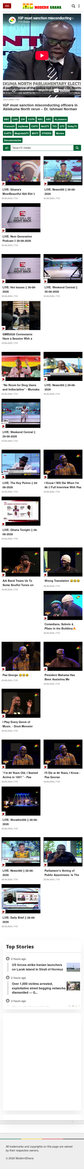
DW (23, 119)
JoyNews (23, 126)
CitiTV (34, 126)
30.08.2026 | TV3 (10, 198)
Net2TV (45, 126)
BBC (6, 119)
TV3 (54, 126)
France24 (9, 126)
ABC (48, 119)
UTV (62, 126)
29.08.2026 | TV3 (10, 343)
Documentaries (12, 140)
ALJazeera (61, 119)
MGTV (35, 133)
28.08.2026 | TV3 (52, 586)
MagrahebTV (22, 133)
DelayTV (72, 126)
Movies (60, 133)
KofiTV (8, 133)
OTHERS (46, 133)
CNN (15, 119)
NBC (40, 119)
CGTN (31, 119)
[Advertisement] (41, 1144)
